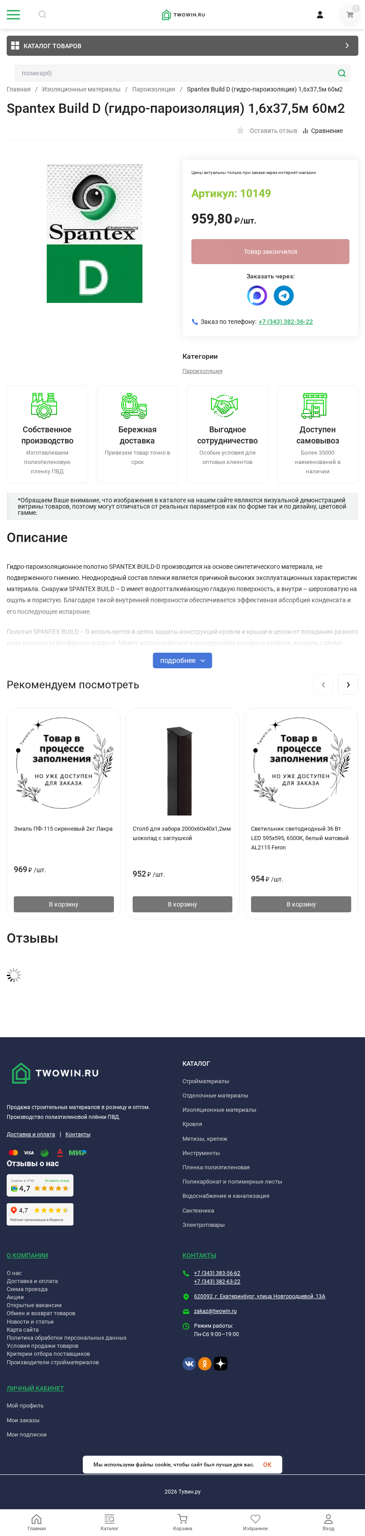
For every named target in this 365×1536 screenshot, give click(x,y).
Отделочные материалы (215, 1095)
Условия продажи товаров (42, 1345)
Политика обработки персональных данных (66, 1337)
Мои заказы (23, 1420)
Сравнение (327, 130)
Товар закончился (270, 251)
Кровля (192, 1124)
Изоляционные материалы (81, 89)
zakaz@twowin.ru (215, 1311)
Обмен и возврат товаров (41, 1313)
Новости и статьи (30, 1321)
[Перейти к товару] (95, 233)
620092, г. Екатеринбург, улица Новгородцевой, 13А (259, 1296)
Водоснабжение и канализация (225, 1195)
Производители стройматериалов (53, 1362)
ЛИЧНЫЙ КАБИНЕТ (35, 1388)
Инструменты (201, 1153)
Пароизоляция (153, 89)
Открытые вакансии (34, 1305)
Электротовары (203, 1224)
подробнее (178, 660)
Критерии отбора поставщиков (48, 1353)
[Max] (257, 296)
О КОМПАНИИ (27, 1255)
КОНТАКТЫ (199, 1255)
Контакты (77, 1134)
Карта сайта (23, 1329)
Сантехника (198, 1210)
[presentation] (323, 684)
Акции (15, 1297)
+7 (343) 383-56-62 (217, 1273)
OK (267, 1464)
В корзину (63, 904)
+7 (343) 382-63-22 (217, 1282)
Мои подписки (27, 1434)
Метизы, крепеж (204, 1138)
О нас (14, 1273)
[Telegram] (284, 296)
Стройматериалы (205, 1081)
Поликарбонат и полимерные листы (232, 1181)
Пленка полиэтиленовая (216, 1167)
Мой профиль (25, 1405)
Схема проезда (27, 1289)
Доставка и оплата (31, 1134)
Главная (19, 89)
